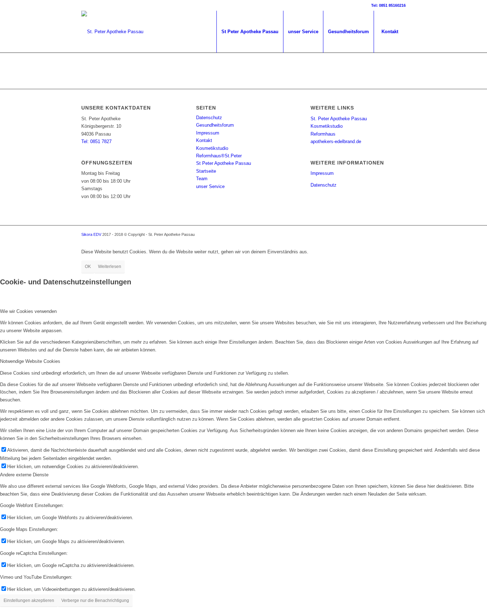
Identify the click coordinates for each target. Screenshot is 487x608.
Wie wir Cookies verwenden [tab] (28, 311)
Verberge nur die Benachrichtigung (95, 600)
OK (88, 266)
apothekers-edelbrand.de (336, 141)
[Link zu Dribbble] (83, 5)
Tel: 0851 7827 (96, 141)
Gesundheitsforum (215, 125)
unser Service (210, 186)
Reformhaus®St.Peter (219, 155)
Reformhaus (323, 134)
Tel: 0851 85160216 (388, 5)
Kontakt (204, 140)
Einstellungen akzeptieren (29, 600)
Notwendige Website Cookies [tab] (30, 361)
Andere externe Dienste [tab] (24, 474)
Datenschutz (209, 117)
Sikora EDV (91, 234)
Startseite (206, 171)
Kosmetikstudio (212, 148)
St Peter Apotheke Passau (223, 163)
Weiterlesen (109, 266)
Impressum (207, 133)
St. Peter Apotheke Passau (339, 118)
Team (201, 178)
